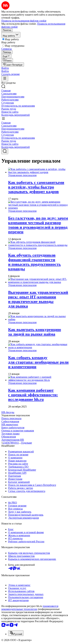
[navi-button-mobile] (4, 78)
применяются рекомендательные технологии (29, 608)
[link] (7, 60)
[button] (5, 68)
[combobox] (15, 633)
